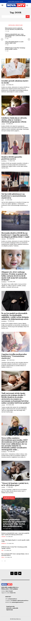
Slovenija (3, 161)
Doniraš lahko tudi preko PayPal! (15, 1)
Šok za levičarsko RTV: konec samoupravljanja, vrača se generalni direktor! (15, 554)
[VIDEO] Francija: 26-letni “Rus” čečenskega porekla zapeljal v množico (15, 48)
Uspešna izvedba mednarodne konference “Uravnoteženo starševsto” (14, 356)
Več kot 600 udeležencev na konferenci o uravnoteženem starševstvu (13, 196)
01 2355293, (14, 600)
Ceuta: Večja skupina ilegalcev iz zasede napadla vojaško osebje (14, 42)
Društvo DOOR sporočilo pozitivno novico (11, 158)
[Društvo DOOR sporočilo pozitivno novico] (15, 144)
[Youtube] (19, 573)
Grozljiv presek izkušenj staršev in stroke (14, 82)
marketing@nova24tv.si (17, 602)
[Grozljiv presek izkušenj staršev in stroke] (15, 68)
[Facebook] (12, 573)
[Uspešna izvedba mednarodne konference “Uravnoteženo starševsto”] (15, 342)
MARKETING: (8, 602)
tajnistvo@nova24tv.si (22, 600)
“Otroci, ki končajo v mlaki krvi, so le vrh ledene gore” (15, 484)
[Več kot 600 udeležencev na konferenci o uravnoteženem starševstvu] (15, 182)
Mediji (2, 557)
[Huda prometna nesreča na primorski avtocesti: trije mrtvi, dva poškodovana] (15, 514)
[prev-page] (2, 39)
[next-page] (29, 39)
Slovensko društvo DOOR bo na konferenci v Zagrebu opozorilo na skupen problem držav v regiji (15, 235)
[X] (15, 573)
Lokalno (3, 238)
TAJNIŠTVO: (8, 600)
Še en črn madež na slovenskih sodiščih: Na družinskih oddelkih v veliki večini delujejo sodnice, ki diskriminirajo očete (15, 316)
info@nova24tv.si (12, 598)
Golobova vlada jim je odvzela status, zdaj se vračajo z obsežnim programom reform (14, 120)
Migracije (3, 543)
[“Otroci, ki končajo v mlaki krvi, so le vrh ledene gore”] (15, 471)
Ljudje (3, 84)
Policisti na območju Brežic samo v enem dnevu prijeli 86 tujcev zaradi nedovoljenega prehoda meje (15, 35)
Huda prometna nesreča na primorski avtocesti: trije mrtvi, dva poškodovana (14, 28)
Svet (2, 200)
